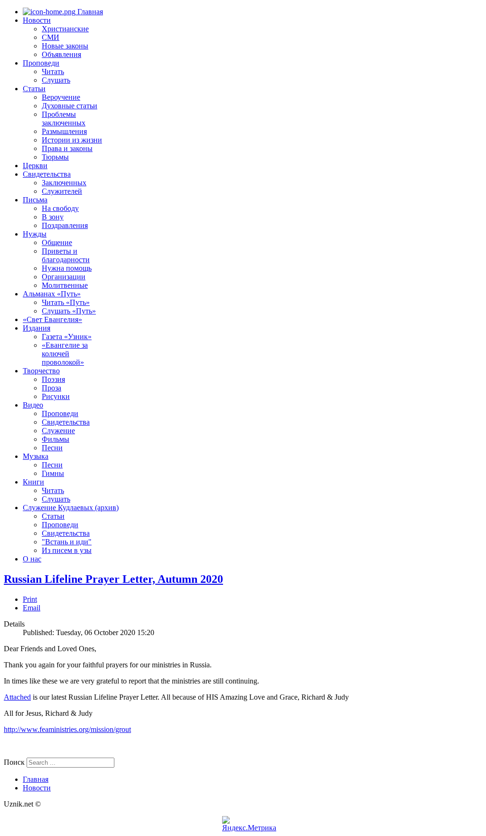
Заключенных (64, 183)
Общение (57, 242)
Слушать (56, 80)
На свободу (60, 208)
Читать (53, 71)
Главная (89, 12)
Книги (33, 482)
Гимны (53, 473)
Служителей (62, 191)
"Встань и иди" (67, 542)
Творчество (41, 371)
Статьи (34, 89)
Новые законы (65, 46)
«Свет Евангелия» (52, 319)
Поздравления (65, 225)
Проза (51, 388)
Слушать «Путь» (69, 311)
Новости (37, 20)
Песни (52, 448)
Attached (17, 697)
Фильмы (55, 439)
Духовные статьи (69, 106)
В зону (53, 217)
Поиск (14, 762)
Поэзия (53, 379)
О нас (32, 559)
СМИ (50, 37)
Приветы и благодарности (66, 255)
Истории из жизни (72, 140)
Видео (33, 405)
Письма (35, 200)
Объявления (61, 54)
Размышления (64, 131)
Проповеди (41, 63)
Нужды (35, 234)
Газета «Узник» (67, 336)
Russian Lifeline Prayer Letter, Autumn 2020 (113, 579)
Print (30, 599)
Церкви (35, 166)
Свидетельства (47, 174)
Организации (63, 277)
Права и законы (67, 148)
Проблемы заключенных (63, 118)
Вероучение (61, 97)
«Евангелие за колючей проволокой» (65, 353)
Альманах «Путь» (52, 294)
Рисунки (56, 396)
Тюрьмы (55, 157)
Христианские (65, 29)
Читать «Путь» (66, 302)
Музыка (35, 456)
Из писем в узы (67, 550)
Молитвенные (65, 285)
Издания (36, 328)
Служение (58, 431)
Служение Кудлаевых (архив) (71, 508)
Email (31, 608)
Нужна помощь (67, 268)
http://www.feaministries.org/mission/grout (67, 729)
